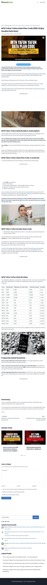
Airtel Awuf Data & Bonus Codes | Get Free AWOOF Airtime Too (29, 527)
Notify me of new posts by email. (11, 494)
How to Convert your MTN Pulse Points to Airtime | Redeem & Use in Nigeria (10, 449)
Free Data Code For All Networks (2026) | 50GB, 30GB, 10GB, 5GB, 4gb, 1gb (28, 543)
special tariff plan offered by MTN (33, 73)
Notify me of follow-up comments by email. (13, 492)
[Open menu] (38, 2)
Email (18, 486)
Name (4, 486)
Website (34, 486)
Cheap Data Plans (8, 25)
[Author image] (2, 34)
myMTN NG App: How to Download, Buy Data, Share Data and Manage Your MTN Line (23, 563)
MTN (3, 412)
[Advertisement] (23, 13)
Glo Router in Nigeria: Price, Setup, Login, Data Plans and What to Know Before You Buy (24, 560)
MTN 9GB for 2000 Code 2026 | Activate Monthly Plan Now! (36, 418)
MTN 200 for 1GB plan (26, 193)
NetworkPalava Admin (8, 34)
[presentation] (11, 438)
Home (2, 25)
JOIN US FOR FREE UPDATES (24, 64)
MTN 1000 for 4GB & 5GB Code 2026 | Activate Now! (10, 418)
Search (36, 517)
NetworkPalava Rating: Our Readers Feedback (20, 548)
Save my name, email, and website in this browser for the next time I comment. (20, 489)
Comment (5, 470)
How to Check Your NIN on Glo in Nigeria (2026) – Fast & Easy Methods (20, 557)
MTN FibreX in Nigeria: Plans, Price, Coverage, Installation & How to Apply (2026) (22, 566)
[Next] (44, 442)
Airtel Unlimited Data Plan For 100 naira (26, 538)
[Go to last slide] (3, 442)
